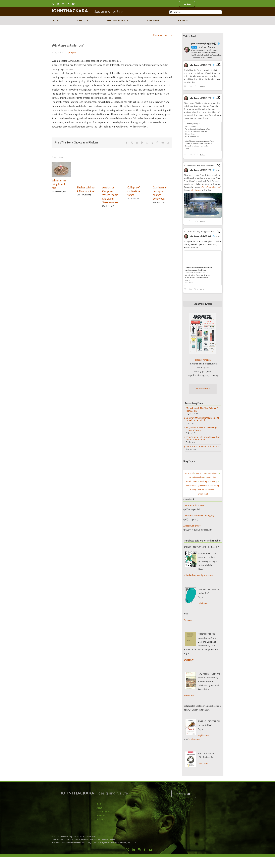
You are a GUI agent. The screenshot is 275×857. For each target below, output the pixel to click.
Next (166, 35)
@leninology (196, 190)
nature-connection (206, 490)
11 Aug (218, 170)
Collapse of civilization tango (133, 191)
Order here (203, 763)
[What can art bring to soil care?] (61, 164)
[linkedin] (58, 4)
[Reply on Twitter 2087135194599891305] (185, 289)
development (192, 481)
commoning (211, 477)
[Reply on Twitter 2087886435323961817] (185, 154)
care (189, 477)
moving (193, 490)
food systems (190, 486)
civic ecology (198, 477)
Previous (157, 35)
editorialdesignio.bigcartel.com (198, 575)
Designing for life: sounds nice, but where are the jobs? (203, 438)
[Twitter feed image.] (203, 205)
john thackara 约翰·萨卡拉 (200, 65)
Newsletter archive (203, 389)
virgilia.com (203, 735)
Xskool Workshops (192, 526)
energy (214, 481)
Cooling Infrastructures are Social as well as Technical (202, 419)
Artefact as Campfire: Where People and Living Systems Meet (110, 195)
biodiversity (201, 473)
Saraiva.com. (194, 739)
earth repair (205, 481)
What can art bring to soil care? (59, 184)
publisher (202, 603)
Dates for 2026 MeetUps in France (202, 446)
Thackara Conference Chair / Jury (198, 515)
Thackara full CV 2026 (193, 505)
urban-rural (203, 494)
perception (72, 53)
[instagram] (63, 4)
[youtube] (73, 4)
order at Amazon (203, 360)
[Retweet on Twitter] (185, 165)
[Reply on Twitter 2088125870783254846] (185, 86)
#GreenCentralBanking (210, 187)
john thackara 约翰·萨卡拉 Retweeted (200, 165)
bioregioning (213, 473)
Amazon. (188, 620)
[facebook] (68, 4)
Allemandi (189, 695)
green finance (203, 486)
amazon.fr (188, 660)
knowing (215, 486)
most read (189, 473)
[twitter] (53, 4)
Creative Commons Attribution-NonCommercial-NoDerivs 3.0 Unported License (83, 840)
